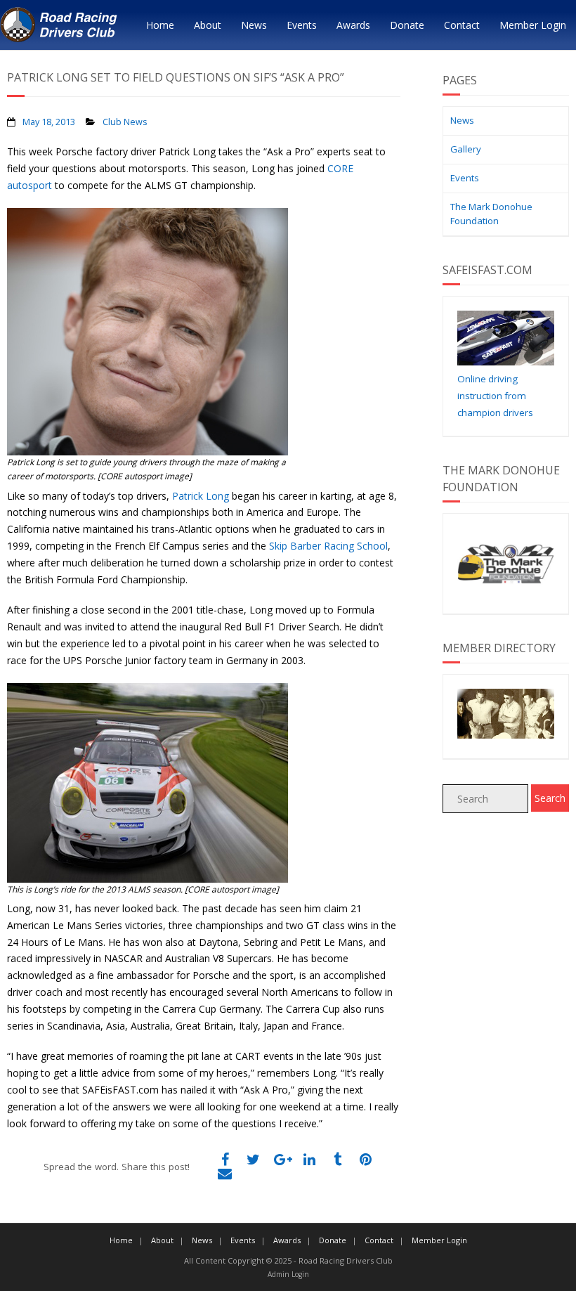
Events (302, 25)
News (254, 25)
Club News (125, 122)
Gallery (465, 149)
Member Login (532, 25)
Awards (353, 25)
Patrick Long (200, 495)
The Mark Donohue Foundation (491, 213)
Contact (462, 25)
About (207, 25)
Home (160, 25)
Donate (407, 25)
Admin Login (288, 1274)
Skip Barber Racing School (328, 545)
